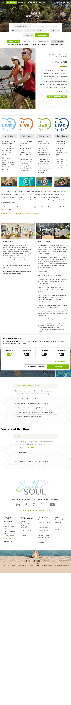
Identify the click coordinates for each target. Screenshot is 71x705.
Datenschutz (21, 565)
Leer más (64, 91)
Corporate (41, 520)
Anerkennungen (43, 527)
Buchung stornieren (24, 526)
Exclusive (36, 44)
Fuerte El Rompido (13, 41)
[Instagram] (18, 505)
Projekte (40, 525)
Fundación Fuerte (60, 520)
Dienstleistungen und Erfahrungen (19, 44)
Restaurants (26, 41)
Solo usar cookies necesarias (35, 366)
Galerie (44, 44)
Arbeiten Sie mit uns (60, 526)
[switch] (26, 354)
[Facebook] (26, 505)
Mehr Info (30, 447)
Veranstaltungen (44, 41)
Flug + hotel (22, 2)
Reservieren (11, 2)
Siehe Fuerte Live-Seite (56, 97)
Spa (34, 41)
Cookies (30, 565)
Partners (57, 529)
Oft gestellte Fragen (56, 44)
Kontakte (41, 542)
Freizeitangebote (58, 41)
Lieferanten (41, 539)
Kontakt (23, 535)
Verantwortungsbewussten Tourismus (44, 536)
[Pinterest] (34, 505)
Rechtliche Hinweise (8, 565)
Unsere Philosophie (44, 522)
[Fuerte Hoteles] (35, 4)
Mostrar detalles (60, 361)
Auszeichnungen (43, 530)
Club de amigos (26, 530)
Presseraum (58, 522)
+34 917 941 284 (60, 2)
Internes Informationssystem (44, 565)
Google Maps (8, 538)
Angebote (24, 533)
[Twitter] (42, 505)
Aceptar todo (58, 366)
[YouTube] (52, 505)
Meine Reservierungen (26, 522)
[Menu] (2, 2)
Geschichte (41, 532)
